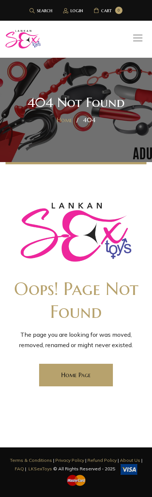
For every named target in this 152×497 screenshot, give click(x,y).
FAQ (19, 469)
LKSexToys (40, 469)
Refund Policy (102, 460)
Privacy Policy (69, 460)
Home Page (76, 375)
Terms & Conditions (31, 460)
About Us (130, 460)
